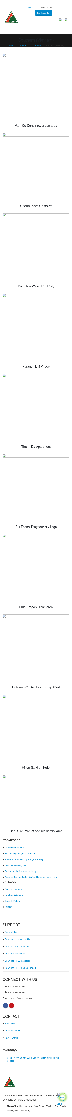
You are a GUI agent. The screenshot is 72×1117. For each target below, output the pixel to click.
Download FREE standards (17, 960)
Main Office (10, 1023)
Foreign (8, 906)
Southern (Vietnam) (14, 894)
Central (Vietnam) (13, 900)
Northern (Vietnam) (14, 888)
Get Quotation (43, 13)
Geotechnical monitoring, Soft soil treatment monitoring (31, 877)
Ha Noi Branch (12, 1037)
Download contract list (15, 953)
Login (29, 7)
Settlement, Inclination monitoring (21, 871)
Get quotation (11, 932)
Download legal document (17, 946)
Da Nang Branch (12, 1030)
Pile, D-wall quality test (15, 865)
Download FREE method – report (20, 967)
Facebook (5, 1005)
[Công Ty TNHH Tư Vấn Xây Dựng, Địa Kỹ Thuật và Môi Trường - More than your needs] (11, 17)
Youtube (11, 1005)
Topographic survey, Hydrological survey (24, 859)
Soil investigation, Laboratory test (20, 853)
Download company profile (17, 939)
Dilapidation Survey (14, 847)
